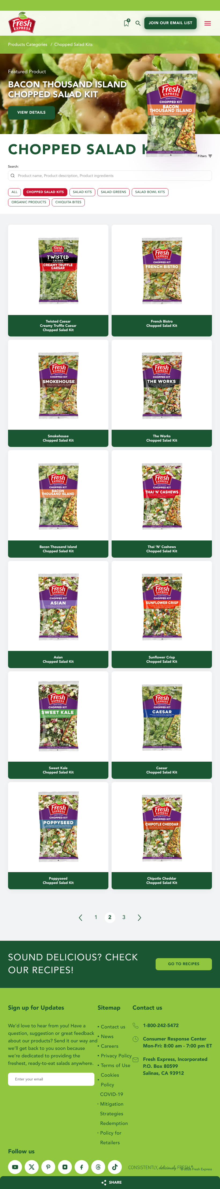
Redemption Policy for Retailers (114, 1133)
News (107, 1036)
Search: (13, 167)
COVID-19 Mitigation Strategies (111, 1104)
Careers (110, 1046)
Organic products (29, 202)
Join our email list (170, 23)
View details (31, 112)
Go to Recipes (184, 964)
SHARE (115, 1182)
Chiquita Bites (68, 202)
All (14, 192)
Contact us (113, 1027)
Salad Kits (82, 192)
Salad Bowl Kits (150, 192)
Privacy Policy (116, 1056)
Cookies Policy (110, 1080)
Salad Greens (113, 192)
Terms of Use (115, 1065)
